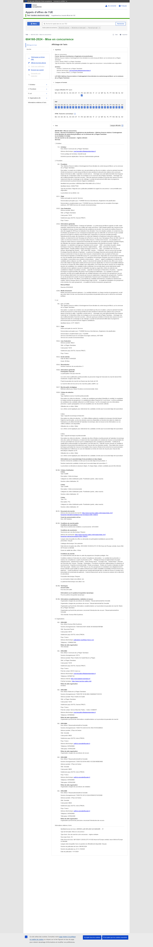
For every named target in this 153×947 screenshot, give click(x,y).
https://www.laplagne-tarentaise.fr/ (80, 678)
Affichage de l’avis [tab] (32, 45)
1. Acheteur (31, 84)
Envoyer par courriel (37, 70)
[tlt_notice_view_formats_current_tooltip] (122, 125)
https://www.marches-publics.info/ (81, 681)
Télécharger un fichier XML (38, 58)
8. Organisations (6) (34, 98)
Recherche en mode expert (79, 27)
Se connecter (112, 6)
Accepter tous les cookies (92, 937)
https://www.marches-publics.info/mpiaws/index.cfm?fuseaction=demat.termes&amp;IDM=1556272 (83, 535)
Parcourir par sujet (93, 27)
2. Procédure (32, 89)
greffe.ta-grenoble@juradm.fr (82, 743)
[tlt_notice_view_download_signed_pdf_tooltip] (82, 95)
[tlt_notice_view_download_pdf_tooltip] (56, 107)
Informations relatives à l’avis (37, 102)
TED (27, 34)
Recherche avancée (64, 27)
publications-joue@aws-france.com (84, 640)
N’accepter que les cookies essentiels (115, 937)
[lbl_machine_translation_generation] (75, 114)
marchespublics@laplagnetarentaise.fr (80, 70)
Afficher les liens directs (38, 63)
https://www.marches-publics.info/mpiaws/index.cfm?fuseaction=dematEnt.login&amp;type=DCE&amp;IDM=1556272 (87, 513)
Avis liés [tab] (29, 49)
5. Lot (30, 93)
